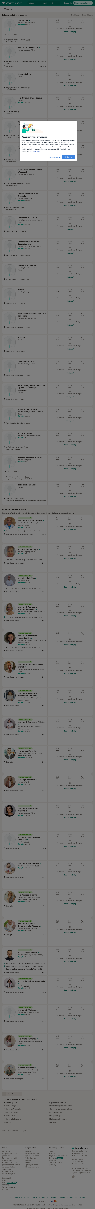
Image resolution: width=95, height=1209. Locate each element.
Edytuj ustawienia (55, 157)
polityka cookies (35, 151)
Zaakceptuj (68, 157)
